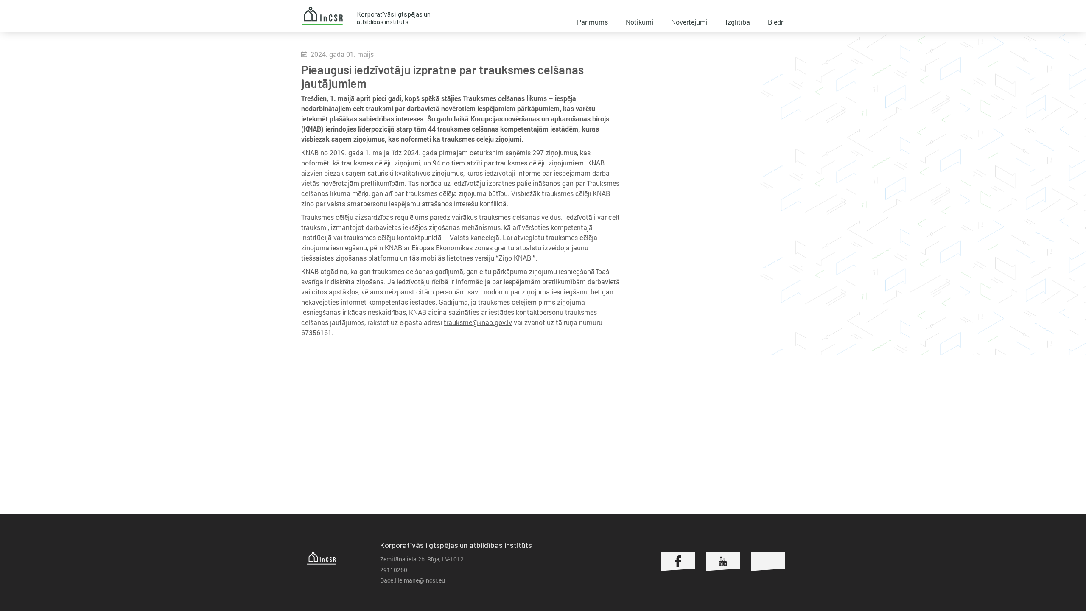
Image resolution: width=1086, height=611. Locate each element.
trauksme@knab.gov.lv (478, 322)
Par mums (592, 22)
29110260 (393, 570)
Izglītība (737, 22)
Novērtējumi (689, 22)
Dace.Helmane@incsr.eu (412, 580)
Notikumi (639, 22)
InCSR (322, 16)
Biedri (776, 22)
